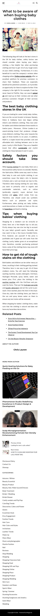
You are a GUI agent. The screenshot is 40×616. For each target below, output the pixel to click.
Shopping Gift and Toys (10, 566)
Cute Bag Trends (8, 503)
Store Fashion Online (15, 325)
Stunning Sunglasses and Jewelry (14, 598)
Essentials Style (8, 513)
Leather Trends (8, 532)
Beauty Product (8, 485)
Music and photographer (11, 541)
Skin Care (5, 582)
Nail (3, 547)
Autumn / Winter (8, 478)
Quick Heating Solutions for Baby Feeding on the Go (17, 367)
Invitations (6, 529)
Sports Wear (7, 588)
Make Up (5, 535)
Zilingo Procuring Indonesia (18, 328)
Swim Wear (6, 601)
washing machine (8, 282)
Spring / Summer (8, 591)
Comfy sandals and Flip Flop (12, 500)
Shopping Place (7, 572)
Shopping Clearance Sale (11, 560)
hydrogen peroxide (31, 285)
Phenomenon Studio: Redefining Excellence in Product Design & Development (17, 404)
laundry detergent (12, 288)
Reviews (5, 550)
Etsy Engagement (8, 516)
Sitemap (5, 467)
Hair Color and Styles (10, 525)
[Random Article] (33, 3)
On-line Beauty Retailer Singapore (20, 339)
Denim (4, 510)
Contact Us (6, 464)
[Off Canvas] (3, 3)
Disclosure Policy (8, 461)
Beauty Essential (8, 481)
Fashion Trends (7, 519)
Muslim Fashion (8, 544)
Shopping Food (7, 563)
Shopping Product (8, 576)
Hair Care (6, 522)
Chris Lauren (11, 23)
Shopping (5, 557)
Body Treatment (8, 491)
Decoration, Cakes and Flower (13, 506)
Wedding (5, 604)
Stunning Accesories (9, 594)
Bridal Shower (7, 497)
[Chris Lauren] (6, 353)
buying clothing (12, 167)
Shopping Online (8, 569)
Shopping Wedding (9, 579)
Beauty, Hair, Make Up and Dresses (15, 488)
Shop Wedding (7, 554)
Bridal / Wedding (8, 494)
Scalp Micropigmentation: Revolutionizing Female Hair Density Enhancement (19, 433)
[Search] (37, 3)
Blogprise (29, 612)
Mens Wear (6, 538)
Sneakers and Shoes (9, 585)
